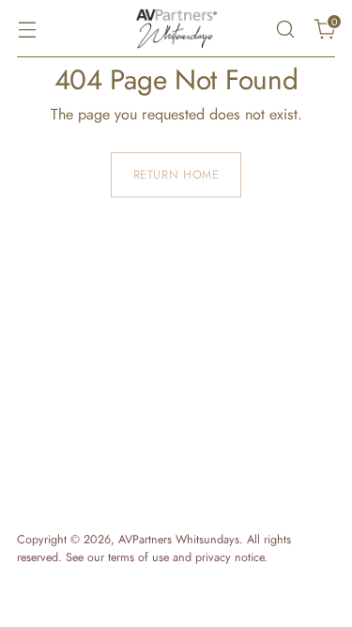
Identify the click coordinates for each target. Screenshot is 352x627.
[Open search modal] (285, 28)
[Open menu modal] (27, 28)
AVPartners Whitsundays (178, 539)
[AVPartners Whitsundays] (176, 29)
